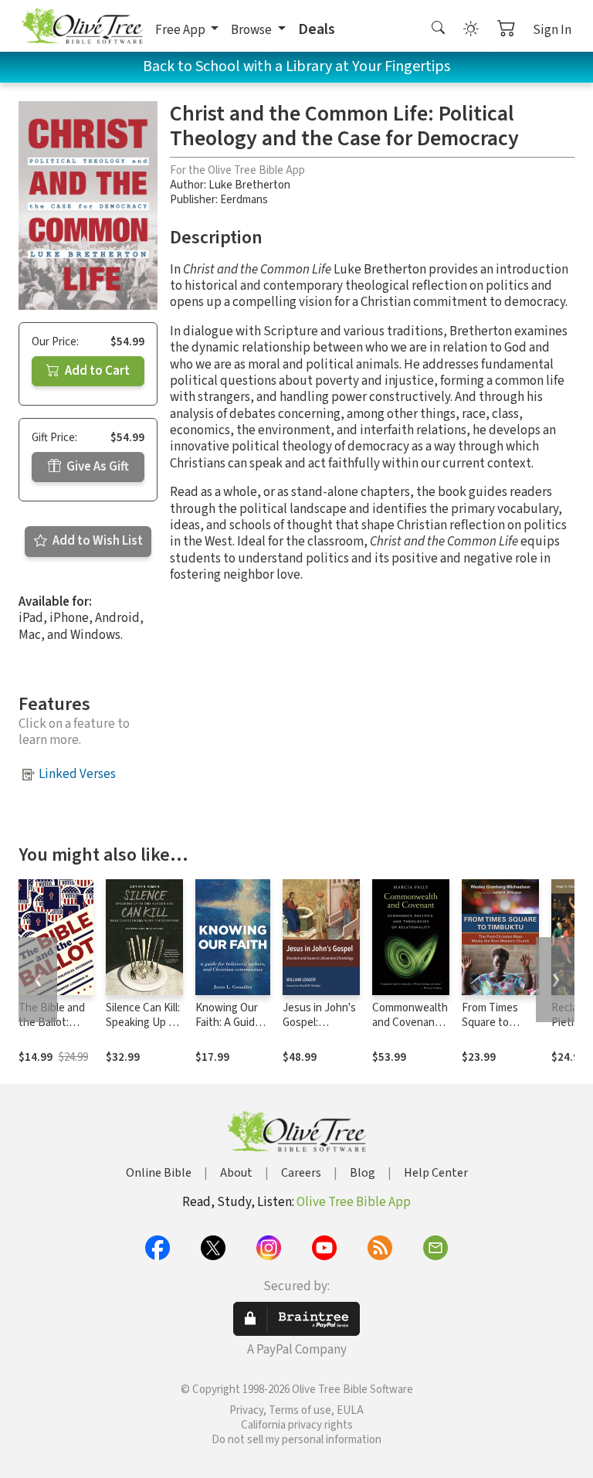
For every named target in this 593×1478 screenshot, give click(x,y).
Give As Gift (96, 466)
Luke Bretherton (249, 185)
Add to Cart (96, 371)
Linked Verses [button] (77, 774)
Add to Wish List (96, 541)
